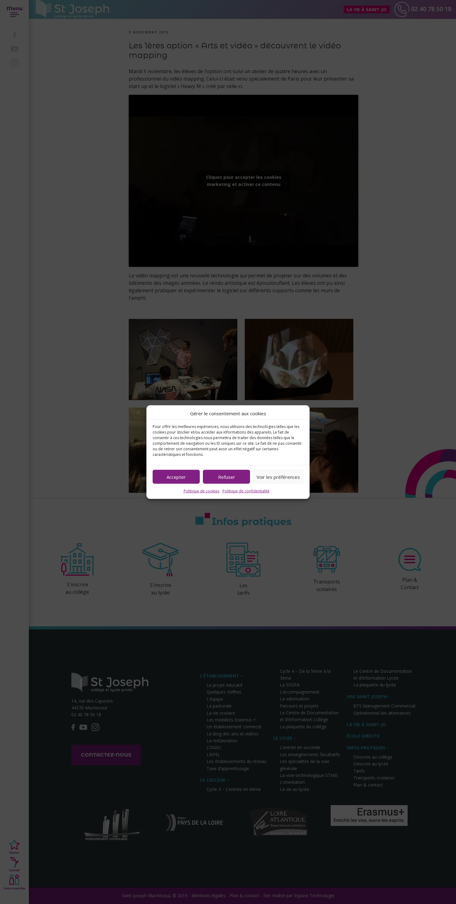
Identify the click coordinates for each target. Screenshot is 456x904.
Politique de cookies (201, 491)
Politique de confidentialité (246, 491)
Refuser (226, 477)
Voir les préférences (278, 477)
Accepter (176, 477)
